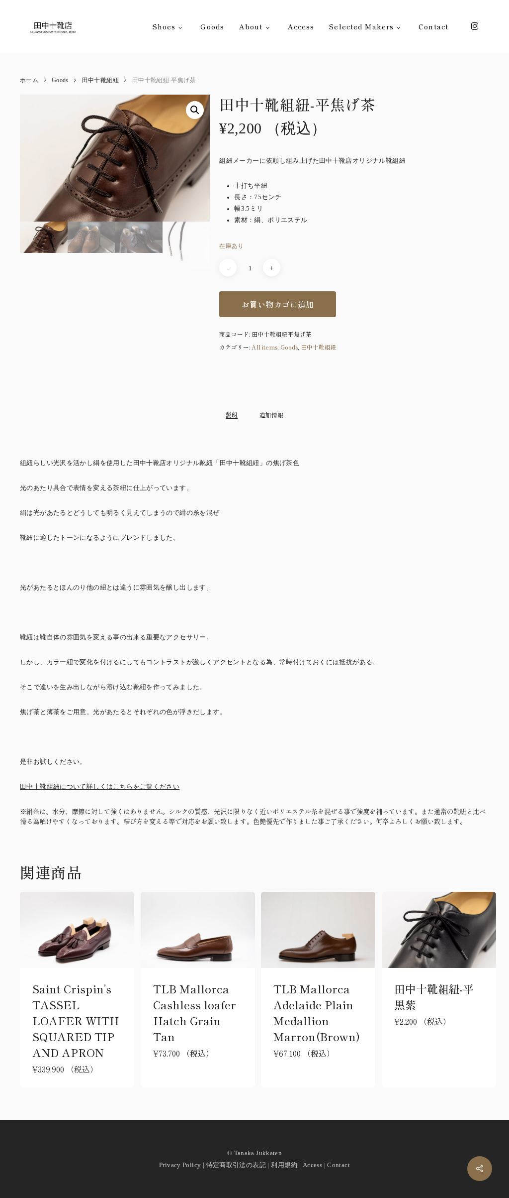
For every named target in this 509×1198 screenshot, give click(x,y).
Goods (60, 80)
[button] (195, 110)
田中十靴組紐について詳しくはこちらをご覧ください (99, 786)
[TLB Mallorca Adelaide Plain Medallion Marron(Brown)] (318, 930)
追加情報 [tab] (271, 415)
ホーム (29, 80)
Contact (338, 1165)
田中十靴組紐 (100, 80)
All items (264, 347)
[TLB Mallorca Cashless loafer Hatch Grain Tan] (198, 930)
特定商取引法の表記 (236, 1165)
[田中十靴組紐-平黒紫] (439, 930)
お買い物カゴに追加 (278, 304)
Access (312, 1165)
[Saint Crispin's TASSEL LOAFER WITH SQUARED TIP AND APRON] (77, 930)
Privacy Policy (180, 1165)
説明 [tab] (232, 415)
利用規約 (284, 1165)
